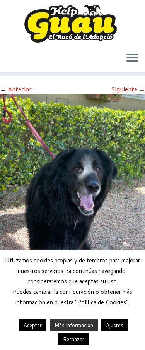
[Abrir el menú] (132, 58)
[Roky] (72, 189)
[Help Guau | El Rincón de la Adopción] (72, 23)
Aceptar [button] (33, 325)
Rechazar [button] (73, 339)
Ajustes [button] (114, 325)
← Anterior (16, 88)
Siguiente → (128, 88)
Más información (74, 325)
